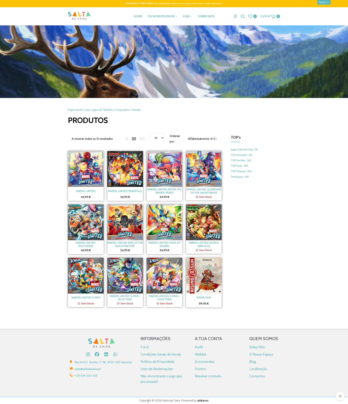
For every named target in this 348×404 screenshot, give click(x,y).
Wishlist (200, 354)
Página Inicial (75, 109)
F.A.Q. (144, 347)
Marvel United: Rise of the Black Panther (125, 244)
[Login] (235, 16)
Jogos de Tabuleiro (102, 109)
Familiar (136, 109)
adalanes (202, 400)
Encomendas (204, 361)
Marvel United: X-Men (85, 297)
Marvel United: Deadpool (125, 191)
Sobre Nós (257, 347)
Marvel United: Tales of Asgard (164, 244)
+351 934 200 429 (85, 375)
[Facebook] (97, 354)
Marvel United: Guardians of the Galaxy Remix (203, 191)
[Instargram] (88, 354)
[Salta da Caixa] (79, 16)
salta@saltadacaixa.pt (87, 369)
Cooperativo (122, 109)
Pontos (200, 369)
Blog (252, 361)
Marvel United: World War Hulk (204, 244)
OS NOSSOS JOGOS (161, 16)
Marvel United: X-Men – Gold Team (164, 297)
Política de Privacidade (157, 361)
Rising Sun (204, 297)
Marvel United (86, 191)
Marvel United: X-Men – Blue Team (125, 297)
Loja (87, 109)
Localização (258, 369)
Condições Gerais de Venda (160, 354)
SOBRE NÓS (206, 16)
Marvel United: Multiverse (86, 244)
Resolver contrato (208, 376)
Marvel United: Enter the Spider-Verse (164, 191)
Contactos (257, 376)
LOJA (186, 16)
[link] (174, 84)
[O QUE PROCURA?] (243, 16)
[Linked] (106, 354)
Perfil (199, 347)
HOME (138, 16)
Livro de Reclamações (156, 369)
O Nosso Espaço (261, 354)
